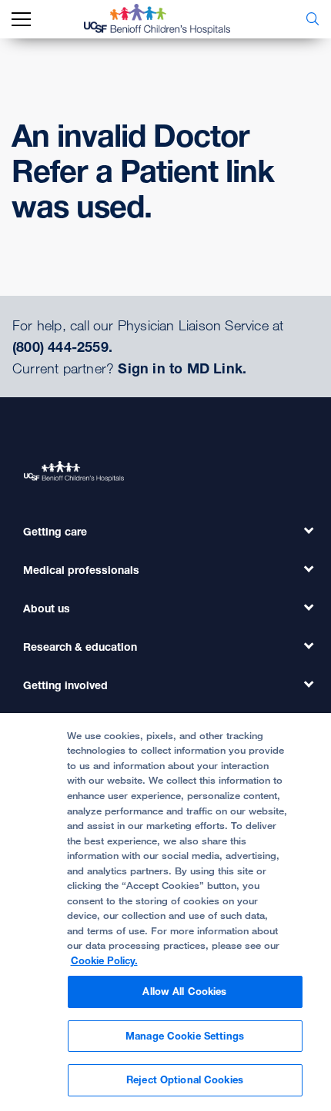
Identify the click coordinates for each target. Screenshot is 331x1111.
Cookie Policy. (104, 960)
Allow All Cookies (184, 991)
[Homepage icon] (168, 19)
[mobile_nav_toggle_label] (21, 19)
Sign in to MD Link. (182, 368)
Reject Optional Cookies (184, 1079)
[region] (165, 912)
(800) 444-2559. (62, 346)
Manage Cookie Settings (184, 1036)
